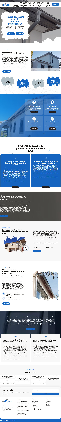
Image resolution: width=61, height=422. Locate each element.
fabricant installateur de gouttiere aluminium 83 (16, 2)
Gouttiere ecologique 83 (23, 6)
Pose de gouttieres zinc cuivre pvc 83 (16, 6)
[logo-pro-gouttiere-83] (6, 4)
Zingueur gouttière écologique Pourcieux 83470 (22, 382)
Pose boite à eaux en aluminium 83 (31, 3)
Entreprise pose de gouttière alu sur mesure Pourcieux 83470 (7, 377)
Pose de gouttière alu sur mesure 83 (23, 3)
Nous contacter (6, 71)
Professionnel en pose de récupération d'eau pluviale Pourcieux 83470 (23, 379)
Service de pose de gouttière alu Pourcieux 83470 (7, 380)
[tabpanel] (33, 115)
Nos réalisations (55, 4)
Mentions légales (13, 420)
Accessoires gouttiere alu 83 (39, 6)
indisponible (11, 33)
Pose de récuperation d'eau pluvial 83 (39, 3)
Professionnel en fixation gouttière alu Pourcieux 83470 (38, 377)
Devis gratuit (15, 187)
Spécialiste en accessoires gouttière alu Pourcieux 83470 (38, 380)
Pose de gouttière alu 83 (46, 6)
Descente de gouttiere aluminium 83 (46, 3)
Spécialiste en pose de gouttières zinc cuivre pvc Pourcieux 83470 (53, 379)
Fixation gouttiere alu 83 (31, 6)
